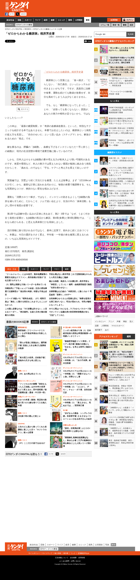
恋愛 (97, 326)
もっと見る (114, 101)
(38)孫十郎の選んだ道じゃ (29, 416)
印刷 (89, 41)
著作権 (65, 553)
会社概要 (73, 558)
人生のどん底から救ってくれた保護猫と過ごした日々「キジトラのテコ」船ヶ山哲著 (32, 429)
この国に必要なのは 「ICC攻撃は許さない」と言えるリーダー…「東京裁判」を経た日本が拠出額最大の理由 (26, 312)
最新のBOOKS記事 (17, 321)
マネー (56, 269)
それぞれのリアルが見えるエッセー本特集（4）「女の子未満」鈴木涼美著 (77, 360)
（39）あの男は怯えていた (29, 374)
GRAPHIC (21, 423)
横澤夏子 (98, 330)
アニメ (111, 321)
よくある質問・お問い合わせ (70, 561)
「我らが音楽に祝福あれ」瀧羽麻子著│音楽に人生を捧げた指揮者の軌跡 (32, 345)
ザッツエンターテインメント (73, 354)
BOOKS (35, 322)
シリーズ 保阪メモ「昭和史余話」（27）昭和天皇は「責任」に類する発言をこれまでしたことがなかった (26, 301)
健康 (52, 20)
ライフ (37, 20)
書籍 (87, 20)
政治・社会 (11, 269)
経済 (45, 20)
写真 (107, 545)
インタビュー (100, 321)
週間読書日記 (22, 327)
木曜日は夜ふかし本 (70, 425)
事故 (125, 321)
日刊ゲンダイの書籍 (48, 322)
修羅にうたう (22, 371)
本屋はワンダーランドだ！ (27, 396)
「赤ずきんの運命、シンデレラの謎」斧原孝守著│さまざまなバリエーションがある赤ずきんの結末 (77, 416)
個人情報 (57, 553)
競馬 (70, 20)
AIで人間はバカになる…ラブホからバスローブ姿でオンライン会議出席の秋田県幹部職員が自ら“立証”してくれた (70, 312)
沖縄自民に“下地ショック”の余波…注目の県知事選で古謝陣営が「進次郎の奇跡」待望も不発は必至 (26, 291)
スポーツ (28, 20)
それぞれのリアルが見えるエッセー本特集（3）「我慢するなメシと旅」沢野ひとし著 (77, 374)
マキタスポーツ (117, 326)
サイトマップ (47, 553)
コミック (61, 20)
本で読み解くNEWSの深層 (72, 327)
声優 (118, 321)
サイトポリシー (34, 553)
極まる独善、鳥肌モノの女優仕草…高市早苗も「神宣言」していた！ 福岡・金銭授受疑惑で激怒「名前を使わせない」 (70, 284)
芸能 (19, 20)
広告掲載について (61, 558)
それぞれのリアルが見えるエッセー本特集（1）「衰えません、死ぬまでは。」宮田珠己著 (77, 402)
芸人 (131, 321)
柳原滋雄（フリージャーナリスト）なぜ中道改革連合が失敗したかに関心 (32, 333)
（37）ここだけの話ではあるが (31, 443)
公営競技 (78, 20)
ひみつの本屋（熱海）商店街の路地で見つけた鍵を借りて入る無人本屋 (32, 402)
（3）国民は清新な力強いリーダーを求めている (25, 284)
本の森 (65, 410)
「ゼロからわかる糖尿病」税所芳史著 (63, 72)
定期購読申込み (83, 553)
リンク (73, 553)
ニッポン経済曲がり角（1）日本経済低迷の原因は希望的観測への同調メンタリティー (77, 333)
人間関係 (105, 326)
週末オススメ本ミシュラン (27, 381)
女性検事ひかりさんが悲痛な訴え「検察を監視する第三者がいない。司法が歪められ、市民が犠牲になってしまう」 (70, 301)
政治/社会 (10, 20)
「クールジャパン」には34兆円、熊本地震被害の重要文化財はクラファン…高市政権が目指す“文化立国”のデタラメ (26, 277)
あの (107, 330)
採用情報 (81, 558)
